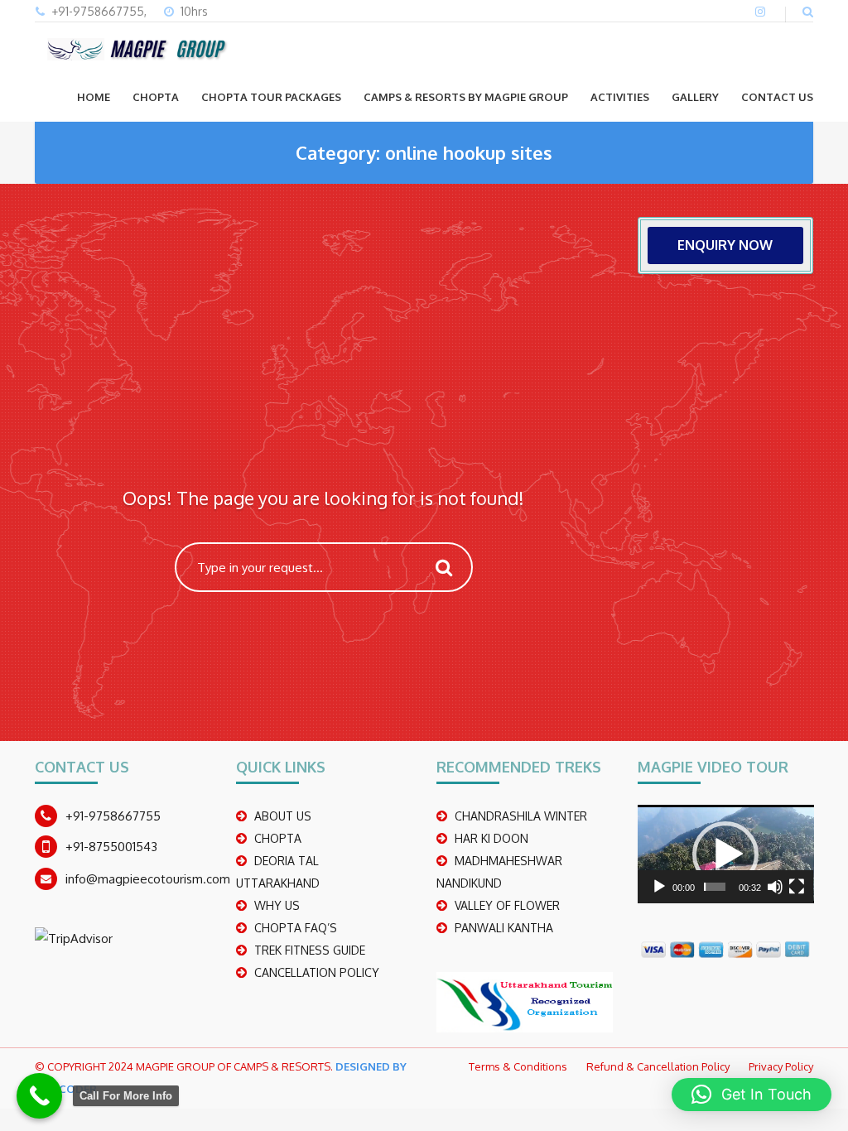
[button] (725, 854)
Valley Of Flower (507, 905)
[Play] (659, 886)
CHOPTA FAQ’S (295, 928)
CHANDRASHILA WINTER (521, 816)
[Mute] (775, 886)
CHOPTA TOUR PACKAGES (271, 96)
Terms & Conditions (518, 1066)
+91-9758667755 (113, 816)
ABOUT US (282, 816)
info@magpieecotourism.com (147, 879)
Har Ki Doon (491, 838)
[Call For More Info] (39, 1096)
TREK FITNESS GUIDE (309, 950)
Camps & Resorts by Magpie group (466, 96)
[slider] (714, 887)
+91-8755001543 (111, 846)
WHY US (277, 905)
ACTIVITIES (619, 96)
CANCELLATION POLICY (316, 972)
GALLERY (695, 96)
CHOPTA (155, 96)
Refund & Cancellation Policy (658, 1066)
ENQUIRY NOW (725, 245)
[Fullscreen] (796, 886)
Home (93, 96)
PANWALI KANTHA (504, 928)
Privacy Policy (781, 1066)
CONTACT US (777, 96)
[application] (726, 854)
